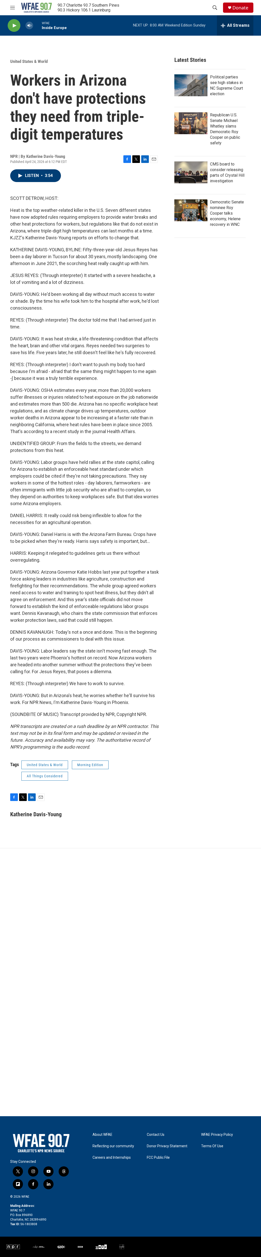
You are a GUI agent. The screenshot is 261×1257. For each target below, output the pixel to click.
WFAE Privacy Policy (217, 1135)
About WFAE (102, 1135)
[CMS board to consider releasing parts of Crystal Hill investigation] (190, 172)
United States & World (29, 61)
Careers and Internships (112, 1157)
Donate (240, 7)
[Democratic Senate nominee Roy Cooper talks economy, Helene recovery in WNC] (190, 210)
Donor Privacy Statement (167, 1146)
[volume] (29, 25)
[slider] (37, 25)
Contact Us (155, 1135)
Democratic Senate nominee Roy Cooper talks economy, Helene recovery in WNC (227, 213)
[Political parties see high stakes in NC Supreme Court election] (190, 85)
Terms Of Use (212, 1146)
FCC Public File (158, 1157)
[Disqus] (130, 917)
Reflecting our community (113, 1146)
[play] (14, 26)
